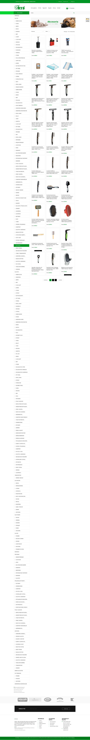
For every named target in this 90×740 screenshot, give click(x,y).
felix (17, 396)
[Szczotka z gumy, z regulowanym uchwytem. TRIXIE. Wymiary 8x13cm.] (67, 210)
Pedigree (18, 71)
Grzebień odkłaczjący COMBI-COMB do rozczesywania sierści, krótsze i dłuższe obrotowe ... (67, 148)
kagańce (18, 203)
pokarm (17, 536)
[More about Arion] (39, 699)
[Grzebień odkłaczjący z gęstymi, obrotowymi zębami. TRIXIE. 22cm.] (38, 162)
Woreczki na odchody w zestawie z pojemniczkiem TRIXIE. (37, 51)
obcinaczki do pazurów (21, 250)
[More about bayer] (64, 699)
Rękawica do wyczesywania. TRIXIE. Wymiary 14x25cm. (67, 268)
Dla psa (16, 18)
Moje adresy (52, 724)
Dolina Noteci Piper (20, 367)
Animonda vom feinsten (21, 322)
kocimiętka (18, 462)
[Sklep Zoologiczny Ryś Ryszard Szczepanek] (19, 7)
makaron (18, 161)
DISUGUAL (18, 100)
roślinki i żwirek (19, 538)
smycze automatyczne (21, 198)
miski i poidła (19, 248)
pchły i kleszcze (19, 163)
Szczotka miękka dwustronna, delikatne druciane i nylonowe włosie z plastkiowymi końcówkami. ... (38, 221)
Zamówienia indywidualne (21, 683)
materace (18, 216)
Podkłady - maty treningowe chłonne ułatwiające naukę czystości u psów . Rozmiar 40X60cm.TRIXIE (52, 76)
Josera (17, 63)
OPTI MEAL (18, 68)
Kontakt (40, 727)
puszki (17, 92)
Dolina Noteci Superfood (22, 372)
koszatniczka (19, 493)
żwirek (17, 509)
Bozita (17, 327)
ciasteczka (18, 145)
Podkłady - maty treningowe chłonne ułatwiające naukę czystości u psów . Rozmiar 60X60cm (37, 76)
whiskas (18, 308)
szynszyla (18, 491)
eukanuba (18, 50)
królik (17, 483)
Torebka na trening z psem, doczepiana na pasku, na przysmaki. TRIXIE (52, 51)
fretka (17, 501)
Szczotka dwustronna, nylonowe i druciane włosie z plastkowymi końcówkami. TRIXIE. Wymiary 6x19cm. (67, 196)
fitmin (17, 55)
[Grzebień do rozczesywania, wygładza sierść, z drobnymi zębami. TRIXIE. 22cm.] (67, 162)
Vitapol (17, 311)
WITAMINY (18, 187)
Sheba (17, 340)
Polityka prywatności (42, 723)
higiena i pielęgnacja (20, 224)
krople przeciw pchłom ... (21, 166)
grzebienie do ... (19, 182)
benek (17, 356)
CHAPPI (17, 36)
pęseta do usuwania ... (21, 176)
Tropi (17, 118)
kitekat (17, 293)
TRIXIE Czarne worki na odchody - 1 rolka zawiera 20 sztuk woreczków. (67, 51)
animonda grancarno (21, 108)
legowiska (18, 211)
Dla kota (17, 271)
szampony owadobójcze (21, 179)
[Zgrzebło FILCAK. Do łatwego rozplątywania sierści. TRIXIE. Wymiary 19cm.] (53, 259)
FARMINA (18, 52)
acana (17, 23)
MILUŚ (17, 343)
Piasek (17, 528)
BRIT (17, 97)
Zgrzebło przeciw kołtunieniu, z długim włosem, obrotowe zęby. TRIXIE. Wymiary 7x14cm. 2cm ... (38, 100)
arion (17, 26)
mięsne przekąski (20, 142)
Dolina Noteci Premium (21, 369)
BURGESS (18, 31)
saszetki (18, 121)
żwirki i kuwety (19, 430)
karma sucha (19, 21)
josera (17, 287)
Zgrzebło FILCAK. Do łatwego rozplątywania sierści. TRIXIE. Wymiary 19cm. (52, 268)
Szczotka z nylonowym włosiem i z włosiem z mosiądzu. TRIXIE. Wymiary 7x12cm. (53, 220)
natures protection (20, 65)
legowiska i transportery (18, 474)
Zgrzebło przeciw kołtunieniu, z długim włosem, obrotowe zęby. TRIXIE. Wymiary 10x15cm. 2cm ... (53, 100)
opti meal (18, 298)
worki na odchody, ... (20, 602)
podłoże (18, 678)
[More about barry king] (51, 699)
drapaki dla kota (20, 636)
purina (17, 76)
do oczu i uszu (19, 451)
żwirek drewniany (20, 435)
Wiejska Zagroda (19, 87)
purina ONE (18, 382)
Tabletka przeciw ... (20, 171)
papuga (17, 517)
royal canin (18, 84)
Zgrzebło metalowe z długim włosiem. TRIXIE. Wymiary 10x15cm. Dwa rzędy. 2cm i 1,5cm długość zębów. (37, 124)
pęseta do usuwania (20, 411)
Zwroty (40, 726)
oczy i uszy (18, 237)
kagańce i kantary (20, 639)
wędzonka (18, 155)
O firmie (40, 720)
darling (18, 42)
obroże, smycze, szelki (21, 657)
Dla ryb (16, 533)
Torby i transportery (21, 253)
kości (17, 147)
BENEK (17, 95)
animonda (18, 277)
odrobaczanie (19, 184)
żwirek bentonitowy (20, 433)
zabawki (18, 208)
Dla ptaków (17, 514)
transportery (19, 665)
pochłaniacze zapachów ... (22, 441)
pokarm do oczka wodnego (19, 550)
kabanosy (18, 150)
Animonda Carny (19, 319)
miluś (17, 116)
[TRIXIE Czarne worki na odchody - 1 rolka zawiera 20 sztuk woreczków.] (67, 42)
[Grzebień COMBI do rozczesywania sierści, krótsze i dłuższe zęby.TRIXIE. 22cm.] (53, 162)
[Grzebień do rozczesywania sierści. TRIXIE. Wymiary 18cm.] (38, 235)
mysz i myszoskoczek (20, 496)
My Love (17, 353)
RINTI (17, 81)
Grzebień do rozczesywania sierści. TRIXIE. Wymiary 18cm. (38, 244)
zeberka (17, 520)
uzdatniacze (19, 543)
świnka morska (19, 485)
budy (17, 219)
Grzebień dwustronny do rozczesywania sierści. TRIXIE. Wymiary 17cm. (53, 244)
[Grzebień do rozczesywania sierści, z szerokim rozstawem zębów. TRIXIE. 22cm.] (53, 138)
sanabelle (18, 306)
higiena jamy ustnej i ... (21, 459)
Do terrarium (18, 673)
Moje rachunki (52, 723)
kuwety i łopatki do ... (21, 443)
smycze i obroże (19, 190)
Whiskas (18, 348)
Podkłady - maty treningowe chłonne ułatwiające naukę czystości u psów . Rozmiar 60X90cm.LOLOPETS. (67, 76)
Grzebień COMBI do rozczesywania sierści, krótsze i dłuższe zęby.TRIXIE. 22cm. (53, 172)
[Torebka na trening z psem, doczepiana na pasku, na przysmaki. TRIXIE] (53, 42)
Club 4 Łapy (18, 39)
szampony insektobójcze (21, 417)
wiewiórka (18, 504)
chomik (17, 488)
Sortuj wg (33, 31)
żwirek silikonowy (20, 438)
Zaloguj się (60, 1)
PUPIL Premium (19, 73)
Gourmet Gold (19, 335)
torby (17, 221)
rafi (17, 134)
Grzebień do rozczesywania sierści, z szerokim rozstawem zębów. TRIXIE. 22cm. (53, 148)
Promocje (17, 15)
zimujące (18, 525)
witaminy (18, 583)
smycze (17, 195)
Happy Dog (18, 60)
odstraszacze (19, 242)
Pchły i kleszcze (18, 609)
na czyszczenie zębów (21, 153)
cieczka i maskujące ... (20, 240)
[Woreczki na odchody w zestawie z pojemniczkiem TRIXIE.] (38, 42)
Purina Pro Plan (19, 79)
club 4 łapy (18, 359)
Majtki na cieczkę (20, 646)
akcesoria (18, 512)
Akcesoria (18, 245)
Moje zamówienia (53, 721)
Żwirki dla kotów (19, 670)
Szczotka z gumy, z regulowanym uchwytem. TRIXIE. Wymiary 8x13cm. (66, 220)
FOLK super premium (20, 58)
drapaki (17, 470)
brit (17, 34)
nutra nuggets (19, 295)
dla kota (18, 578)
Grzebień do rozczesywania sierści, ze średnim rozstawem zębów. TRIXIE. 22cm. (38, 148)
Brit (17, 361)
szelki (17, 200)
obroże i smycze (19, 477)
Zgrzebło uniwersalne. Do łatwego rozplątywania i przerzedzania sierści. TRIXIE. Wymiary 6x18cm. (38, 269)
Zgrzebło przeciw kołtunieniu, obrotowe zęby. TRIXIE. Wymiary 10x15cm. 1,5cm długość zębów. (67, 100)
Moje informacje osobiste (54, 726)
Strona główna (49, 23)
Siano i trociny (19, 507)
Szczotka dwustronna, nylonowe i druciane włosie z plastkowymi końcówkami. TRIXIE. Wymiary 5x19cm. (52, 196)
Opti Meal (18, 126)
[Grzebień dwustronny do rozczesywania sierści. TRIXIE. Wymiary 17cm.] (53, 235)
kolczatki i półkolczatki (21, 205)
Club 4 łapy (18, 124)
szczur (17, 499)
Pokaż (47, 31)
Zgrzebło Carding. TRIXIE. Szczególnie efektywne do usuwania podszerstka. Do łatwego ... (66, 245)
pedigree (18, 131)
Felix (17, 332)
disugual (18, 44)
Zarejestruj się (65, 1)
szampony (18, 227)
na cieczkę (18, 264)
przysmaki (18, 139)
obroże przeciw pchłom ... (21, 168)
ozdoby (17, 541)
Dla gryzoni (17, 480)
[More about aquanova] (26, 699)
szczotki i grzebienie (20, 229)
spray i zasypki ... (19, 174)
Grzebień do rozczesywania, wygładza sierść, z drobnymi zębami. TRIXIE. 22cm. (67, 172)
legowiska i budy (20, 644)
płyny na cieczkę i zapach (21, 607)
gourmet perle (19, 385)
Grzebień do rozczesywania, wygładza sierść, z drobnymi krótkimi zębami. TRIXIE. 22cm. (38, 196)
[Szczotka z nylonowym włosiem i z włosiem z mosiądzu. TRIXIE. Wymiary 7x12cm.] (53, 210)
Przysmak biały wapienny (21, 158)
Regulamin (40, 722)
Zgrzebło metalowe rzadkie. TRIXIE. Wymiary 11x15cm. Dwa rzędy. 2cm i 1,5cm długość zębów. (67, 124)
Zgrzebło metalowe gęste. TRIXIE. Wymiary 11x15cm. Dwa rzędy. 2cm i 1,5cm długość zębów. (52, 124)
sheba (17, 388)
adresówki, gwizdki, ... (21, 256)
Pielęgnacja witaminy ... (20, 580)
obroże (17, 192)
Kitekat (17, 338)
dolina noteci (19, 102)
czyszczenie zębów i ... (21, 234)
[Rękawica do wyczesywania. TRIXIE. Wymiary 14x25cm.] (67, 259)
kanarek (18, 522)
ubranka (18, 269)
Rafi (17, 393)
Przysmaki (17, 554)
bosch (17, 28)
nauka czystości (19, 232)
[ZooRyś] (16, 718)
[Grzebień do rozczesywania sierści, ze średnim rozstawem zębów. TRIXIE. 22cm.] (38, 138)
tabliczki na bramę (20, 266)
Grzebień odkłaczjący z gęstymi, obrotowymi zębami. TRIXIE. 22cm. (38, 172)
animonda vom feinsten (21, 110)
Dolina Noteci (19, 47)
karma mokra (19, 89)
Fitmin (17, 364)
